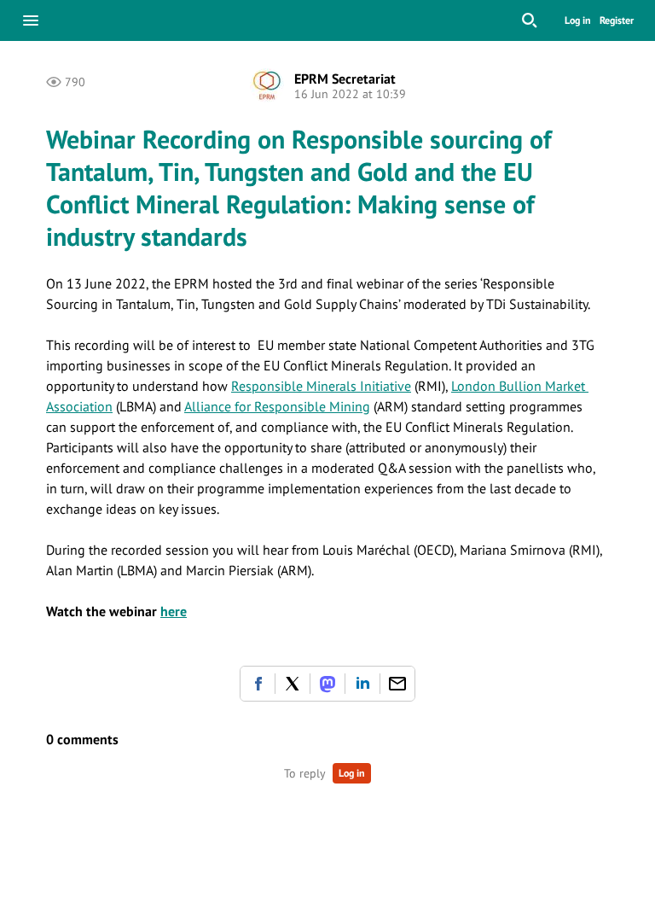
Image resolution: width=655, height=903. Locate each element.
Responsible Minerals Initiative (321, 385)
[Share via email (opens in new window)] (397, 684)
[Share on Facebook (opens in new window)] (258, 684)
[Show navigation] (30, 20)
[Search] (529, 20)
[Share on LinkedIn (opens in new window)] (362, 684)
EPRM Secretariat (345, 78)
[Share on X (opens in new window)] (292, 684)
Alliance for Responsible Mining (277, 406)
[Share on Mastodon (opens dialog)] (327, 684)
